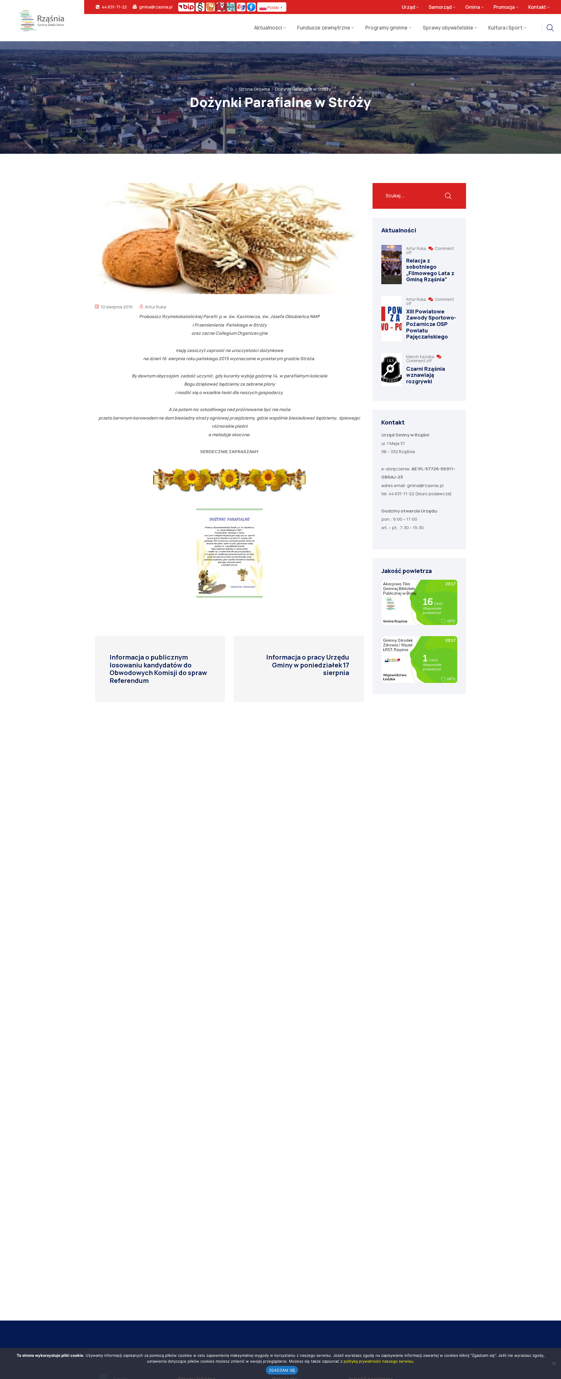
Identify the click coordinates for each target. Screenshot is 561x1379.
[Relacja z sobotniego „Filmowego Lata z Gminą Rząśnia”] (391, 264)
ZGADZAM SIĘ (282, 1370)
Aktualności (268, 27)
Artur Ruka (155, 307)
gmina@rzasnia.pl (155, 7)
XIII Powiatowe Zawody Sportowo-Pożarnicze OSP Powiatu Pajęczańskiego (431, 324)
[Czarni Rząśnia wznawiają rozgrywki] (391, 369)
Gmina (472, 7)
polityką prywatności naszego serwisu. (379, 1361)
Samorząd (440, 7)
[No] (554, 1363)
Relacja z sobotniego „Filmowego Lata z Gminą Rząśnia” (430, 270)
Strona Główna (254, 89)
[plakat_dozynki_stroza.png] (229, 553)
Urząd (408, 7)
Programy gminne (386, 27)
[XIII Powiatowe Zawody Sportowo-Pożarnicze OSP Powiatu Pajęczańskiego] (391, 318)
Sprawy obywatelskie (448, 27)
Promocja (504, 7)
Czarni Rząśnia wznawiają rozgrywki (425, 375)
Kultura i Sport (505, 27)
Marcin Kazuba (420, 356)
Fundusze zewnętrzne (323, 27)
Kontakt (537, 7)
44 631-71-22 (114, 7)
